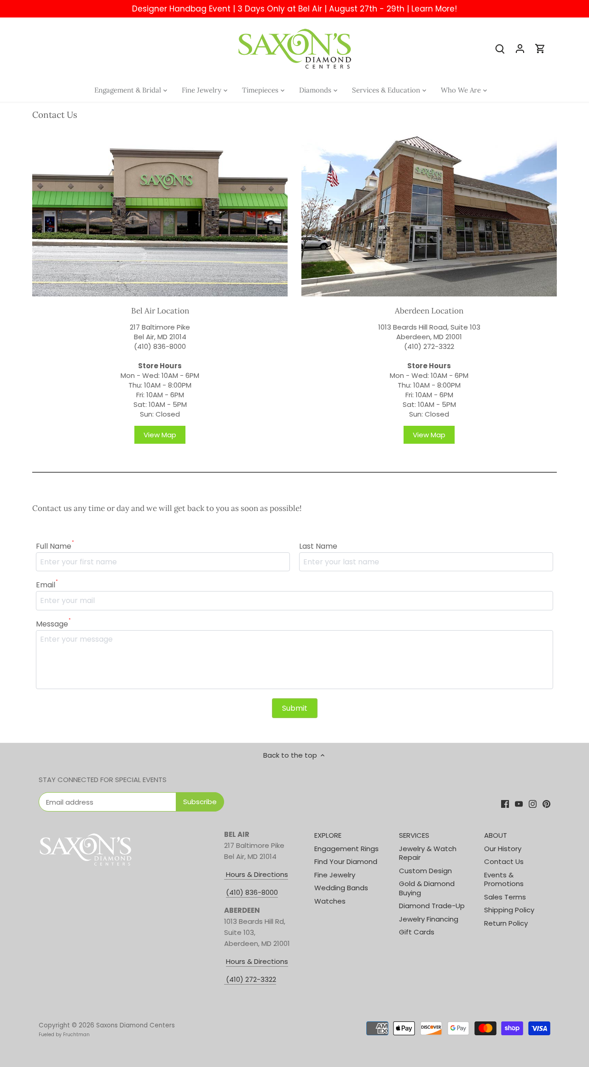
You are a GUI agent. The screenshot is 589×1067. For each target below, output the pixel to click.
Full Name (55, 546)
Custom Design (425, 871)
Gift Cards (416, 932)
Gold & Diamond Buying (427, 888)
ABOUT (495, 835)
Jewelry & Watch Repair (427, 853)
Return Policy (506, 923)
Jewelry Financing (428, 919)
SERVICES (414, 835)
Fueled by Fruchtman (64, 1034)
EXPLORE (327, 835)
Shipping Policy (509, 910)
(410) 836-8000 (160, 346)
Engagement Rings (346, 848)
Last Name (318, 546)
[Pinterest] (546, 803)
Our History (502, 848)
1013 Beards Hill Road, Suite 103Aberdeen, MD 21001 (429, 332)
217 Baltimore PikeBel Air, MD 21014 (160, 332)
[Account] (520, 48)
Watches (330, 901)
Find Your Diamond (345, 861)
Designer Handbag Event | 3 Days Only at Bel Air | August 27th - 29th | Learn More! (294, 8)
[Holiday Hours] (225, 979)
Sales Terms (505, 897)
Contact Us (504, 861)
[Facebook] (505, 803)
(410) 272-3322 (429, 346)
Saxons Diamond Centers (135, 1025)
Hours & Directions (256, 874)
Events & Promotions (504, 879)
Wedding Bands (341, 888)
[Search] (500, 48)
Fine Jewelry (334, 875)
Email (47, 584)
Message (53, 624)
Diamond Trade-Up (432, 905)
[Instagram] (533, 803)
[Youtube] (519, 803)
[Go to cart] (540, 48)
